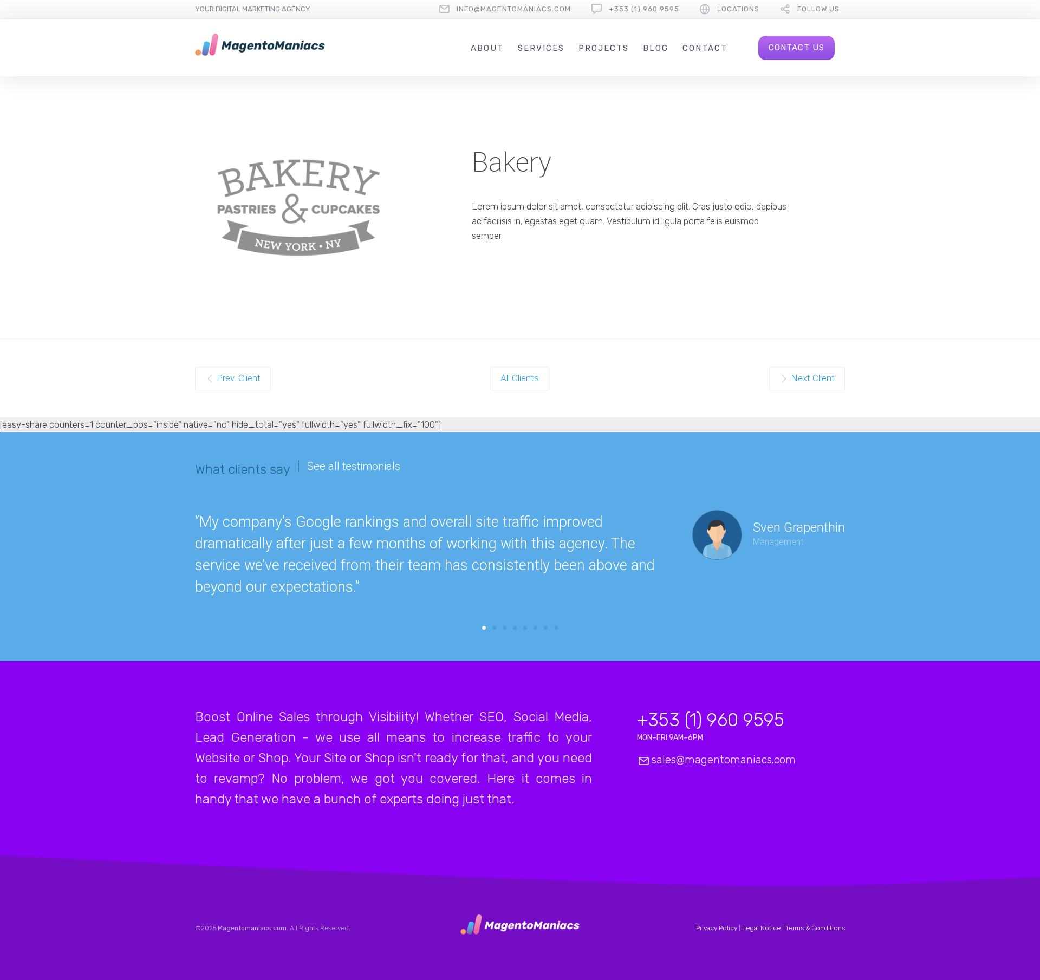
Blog (655, 48)
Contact (704, 48)
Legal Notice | (763, 928)
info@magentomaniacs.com (514, 9)
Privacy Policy (716, 928)
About (487, 48)
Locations (738, 9)
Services (541, 48)
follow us (818, 9)
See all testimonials (353, 466)
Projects (603, 48)
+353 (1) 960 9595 (644, 9)
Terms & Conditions (815, 928)
